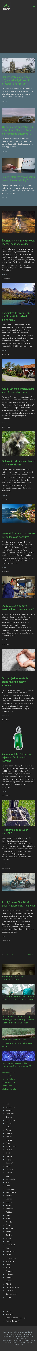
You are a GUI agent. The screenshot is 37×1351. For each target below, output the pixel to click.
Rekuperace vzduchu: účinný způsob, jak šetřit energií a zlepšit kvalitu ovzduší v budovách (18, 1019)
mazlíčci (4, 274)
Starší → (31, 955)
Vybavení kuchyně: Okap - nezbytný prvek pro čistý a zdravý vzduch (18, 1042)
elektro (4, 101)
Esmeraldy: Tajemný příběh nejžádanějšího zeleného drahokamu (17, 316)
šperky (4, 350)
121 (23, 955)
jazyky (4, 567)
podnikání (5, 716)
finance (4, 151)
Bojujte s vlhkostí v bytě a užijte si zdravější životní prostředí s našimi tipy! (16, 80)
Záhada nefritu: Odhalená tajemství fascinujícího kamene (16, 757)
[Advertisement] (18, 30)
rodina (4, 423)
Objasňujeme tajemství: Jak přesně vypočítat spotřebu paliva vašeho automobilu (17, 130)
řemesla (5, 640)
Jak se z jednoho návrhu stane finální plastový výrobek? (15, 681)
